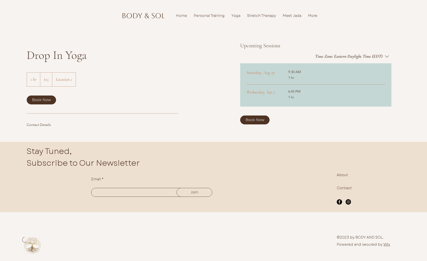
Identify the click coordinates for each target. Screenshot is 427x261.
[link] (41, 100)
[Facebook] (339, 202)
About (342, 174)
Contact (344, 188)
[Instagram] (348, 202)
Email (96, 179)
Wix (386, 244)
